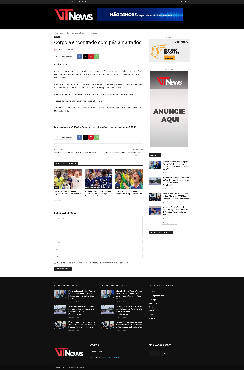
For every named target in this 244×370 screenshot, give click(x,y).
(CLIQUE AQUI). (129, 127)
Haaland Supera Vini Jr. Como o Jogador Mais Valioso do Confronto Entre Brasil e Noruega (67, 193)
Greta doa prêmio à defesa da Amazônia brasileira (75, 152)
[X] (85, 56)
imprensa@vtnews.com (110, 357)
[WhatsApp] (96, 56)
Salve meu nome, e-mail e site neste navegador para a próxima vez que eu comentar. (92, 263)
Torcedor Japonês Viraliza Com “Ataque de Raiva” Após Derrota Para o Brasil (128, 193)
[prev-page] (55, 202)
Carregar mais (168, 222)
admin (60, 50)
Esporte (62, 33)
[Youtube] (188, 1)
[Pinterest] (91, 56)
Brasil (57, 187)
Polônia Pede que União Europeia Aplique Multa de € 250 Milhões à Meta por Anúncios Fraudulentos (176, 196)
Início (56, 33)
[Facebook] (181, 1)
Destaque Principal (91, 187)
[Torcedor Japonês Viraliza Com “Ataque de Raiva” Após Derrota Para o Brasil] (129, 179)
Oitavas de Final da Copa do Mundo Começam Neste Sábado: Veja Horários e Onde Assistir (98, 193)
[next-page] (59, 202)
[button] (187, 26)
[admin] (55, 50)
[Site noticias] (73, 15)
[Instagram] (184, 1)
